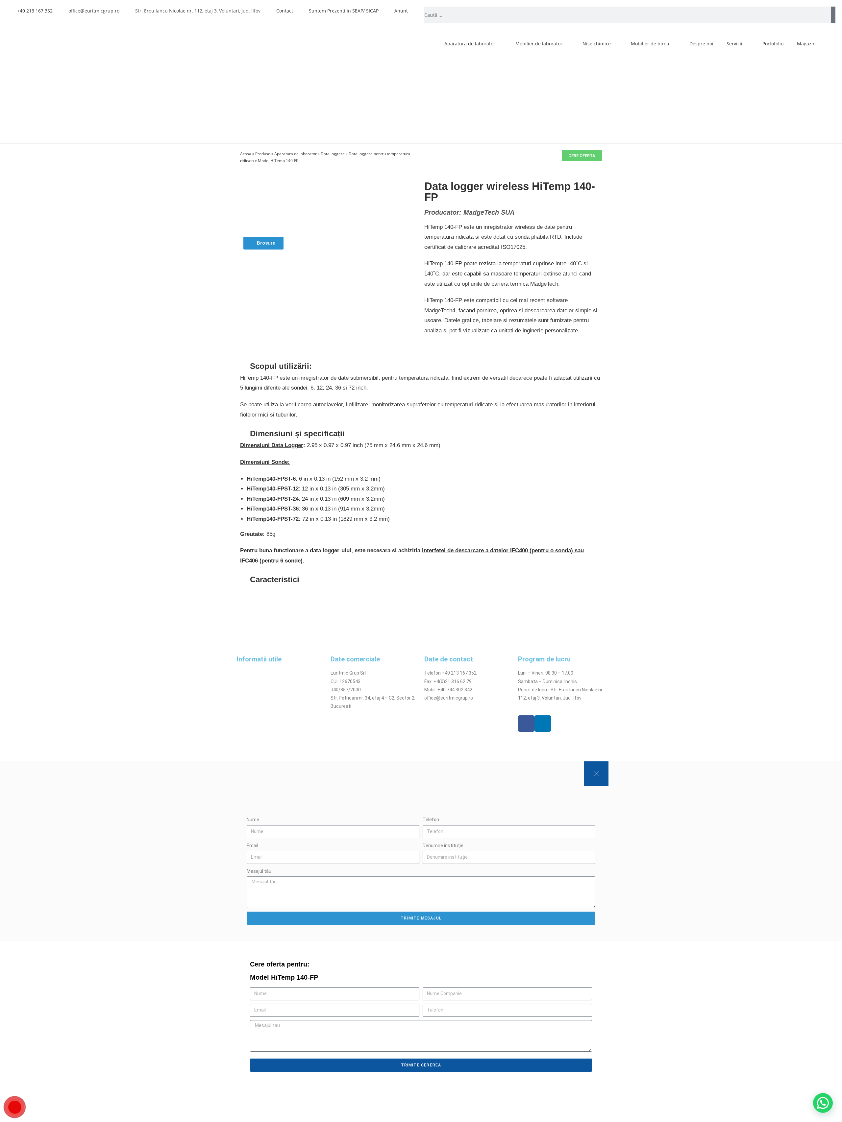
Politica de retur (253, 698)
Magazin (806, 43)
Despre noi (701, 43)
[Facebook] (526, 723)
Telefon (431, 819)
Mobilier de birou (650, 43)
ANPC (243, 714)
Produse (262, 153)
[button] (421, 366)
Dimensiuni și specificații (297, 433)
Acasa (245, 153)
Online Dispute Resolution (264, 706)
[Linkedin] (542, 723)
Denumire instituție (443, 845)
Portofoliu (773, 43)
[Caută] (833, 15)
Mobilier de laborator (538, 43)
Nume (253, 819)
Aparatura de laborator (469, 43)
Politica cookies (253, 689)
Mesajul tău (259, 871)
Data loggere (333, 153)
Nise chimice (596, 43)
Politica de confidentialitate (266, 681)
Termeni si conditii (256, 673)
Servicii (734, 43)
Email (252, 845)
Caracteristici (274, 579)
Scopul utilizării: (281, 366)
